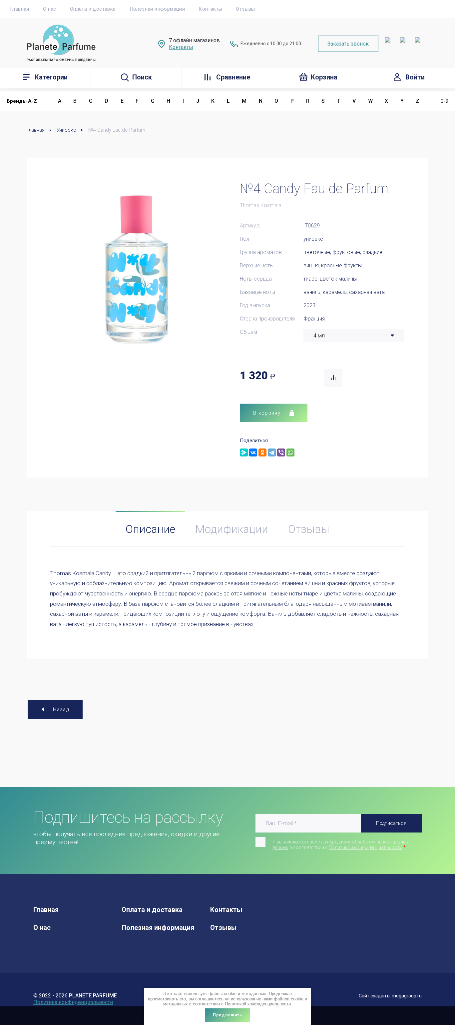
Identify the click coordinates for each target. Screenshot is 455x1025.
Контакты (210, 9)
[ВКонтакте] (253, 452)
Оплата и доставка (93, 9)
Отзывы (245, 9)
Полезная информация (157, 9)
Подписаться (391, 823)
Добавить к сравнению (333, 378)
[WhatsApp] (290, 452)
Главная (19, 9)
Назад (61, 709)
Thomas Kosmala (260, 205)
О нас (49, 9)
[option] (136, 268)
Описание (150, 529)
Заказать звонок (348, 44)
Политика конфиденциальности (73, 1002)
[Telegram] (272, 452)
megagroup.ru (407, 995)
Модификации (231, 529)
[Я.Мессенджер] (244, 452)
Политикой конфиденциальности (365, 847)
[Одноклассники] (262, 452)
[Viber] (281, 452)
